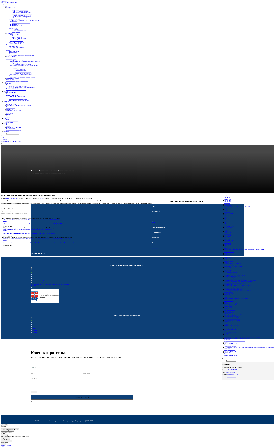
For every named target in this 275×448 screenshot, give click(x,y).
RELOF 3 (226, 214)
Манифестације (228, 270)
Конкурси (226, 259)
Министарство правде (229, 286)
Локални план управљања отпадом (233, 266)
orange (19, 436)
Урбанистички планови (230, 346)
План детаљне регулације (230, 303)
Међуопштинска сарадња (230, 272)
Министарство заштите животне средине (234, 283)
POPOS (226, 209)
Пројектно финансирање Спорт (232, 319)
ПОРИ (226, 308)
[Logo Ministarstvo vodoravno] (31, 268)
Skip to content (4, 1)
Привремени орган (229, 312)
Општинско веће (228, 301)
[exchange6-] (34, 332)
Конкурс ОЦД (227, 257)
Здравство (226, 231)
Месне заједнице (228, 274)
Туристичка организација (230, 343)
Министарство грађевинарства (232, 276)
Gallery (5, 221)
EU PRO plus (227, 199)
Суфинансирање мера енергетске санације (234, 341)
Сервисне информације (230, 329)
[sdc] (31, 324)
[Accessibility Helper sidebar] (4, 425)
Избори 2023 (227, 234)
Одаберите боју (4, 435)
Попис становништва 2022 (231, 307)
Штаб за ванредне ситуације (231, 355)
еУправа (226, 230)
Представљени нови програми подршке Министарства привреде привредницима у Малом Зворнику (28, 229)
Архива (223, 360)
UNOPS (226, 222)
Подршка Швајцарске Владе (231, 304)
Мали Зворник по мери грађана (232, 268)
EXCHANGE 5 (228, 200)
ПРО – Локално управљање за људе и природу (235, 313)
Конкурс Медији (228, 255)
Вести (41, 198)
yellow (23, 436)
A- (1, 429)
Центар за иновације (229, 350)
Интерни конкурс (228, 239)
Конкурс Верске (228, 254)
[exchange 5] (31, 318)
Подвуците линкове (5, 438)
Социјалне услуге (228, 333)
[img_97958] (31, 276)
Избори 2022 (227, 232)
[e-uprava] (31, 270)
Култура (226, 262)
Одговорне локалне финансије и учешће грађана (236, 298)
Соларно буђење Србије (230, 332)
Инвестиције (227, 236)
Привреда (226, 311)
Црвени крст (227, 352)
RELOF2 (226, 216)
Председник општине (229, 310)
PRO (225, 210)
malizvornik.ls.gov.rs (231, 377)
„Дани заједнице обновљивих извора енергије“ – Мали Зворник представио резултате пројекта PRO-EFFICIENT (31, 219)
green (9, 436)
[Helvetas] (31, 320)
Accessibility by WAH (6, 445)
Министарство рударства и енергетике (233, 288)
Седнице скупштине (229, 328)
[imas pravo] (37, 280)
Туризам (226, 342)
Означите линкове (5, 439)
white (6, 436)
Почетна (32, 173)
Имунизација (227, 235)
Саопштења (227, 326)
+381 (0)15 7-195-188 (232, 369)
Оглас (225, 297)
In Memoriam (227, 205)
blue (13, 436)
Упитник (226, 344)
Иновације (227, 237)
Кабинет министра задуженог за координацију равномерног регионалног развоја (244, 249)
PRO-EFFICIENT (228, 213)
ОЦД (225, 302)
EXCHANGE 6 (228, 201)
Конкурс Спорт (228, 258)
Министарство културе (230, 284)
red (16, 436)
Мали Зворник (228, 267)
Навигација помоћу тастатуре (7, 430)
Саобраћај (226, 324)
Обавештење (227, 294)
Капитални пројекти (229, 252)
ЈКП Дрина (227, 248)
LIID (225, 208)
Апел (225, 223)
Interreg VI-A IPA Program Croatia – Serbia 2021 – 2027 (237, 206)
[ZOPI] (31, 287)
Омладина (226, 299)
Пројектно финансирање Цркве (232, 320)
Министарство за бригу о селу (231, 277)
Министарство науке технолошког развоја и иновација (237, 285)
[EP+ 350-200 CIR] (34, 330)
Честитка (226, 353)
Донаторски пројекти (229, 226)
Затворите (3, 426)
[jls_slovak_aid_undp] (31, 322)
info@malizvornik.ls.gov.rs (233, 374)
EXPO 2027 (227, 203)
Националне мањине (229, 293)
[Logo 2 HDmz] (50, 285)
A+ (4, 429)
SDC (225, 217)
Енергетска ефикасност (230, 228)
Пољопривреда (228, 306)
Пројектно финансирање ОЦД (231, 317)
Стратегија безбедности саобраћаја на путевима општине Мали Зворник (242, 337)
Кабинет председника (229, 250)
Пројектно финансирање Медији (232, 316)
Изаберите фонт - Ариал (6, 432)
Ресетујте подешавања (6, 441)
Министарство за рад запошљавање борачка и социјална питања (240, 280)
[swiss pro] (31, 326)
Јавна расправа (228, 241)
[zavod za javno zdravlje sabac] (45, 303)
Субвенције (227, 339)
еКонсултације (228, 227)
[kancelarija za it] (31, 274)
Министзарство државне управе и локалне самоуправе (237, 290)
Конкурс (226, 253)
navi (27, 436)
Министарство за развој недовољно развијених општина (238, 281)
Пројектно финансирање (230, 315)
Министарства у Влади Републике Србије (234, 275)
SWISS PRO (227, 219)
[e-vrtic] (31, 278)
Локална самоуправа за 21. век (231, 265)
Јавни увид (227, 246)
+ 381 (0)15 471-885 (230, 372)
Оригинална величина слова (12, 429)
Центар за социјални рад (230, 351)
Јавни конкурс (227, 243)
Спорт (226, 334)
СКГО (226, 330)
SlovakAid (226, 218)
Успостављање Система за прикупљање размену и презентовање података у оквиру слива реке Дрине (249, 347)
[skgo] (31, 272)
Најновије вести (228, 292)
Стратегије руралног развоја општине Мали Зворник (237, 338)
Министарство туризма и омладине (233, 289)
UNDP (226, 221)
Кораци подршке (228, 261)
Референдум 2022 (228, 321)
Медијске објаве (228, 271)
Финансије (227, 348)
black (2, 436)
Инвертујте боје (4, 442)
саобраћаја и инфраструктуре (231, 325)
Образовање (227, 295)
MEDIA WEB (89, 420)
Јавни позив (227, 245)
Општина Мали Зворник (11, 198)
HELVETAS (227, 204)
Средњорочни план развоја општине (233, 335)
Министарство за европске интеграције (234, 279)
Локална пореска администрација (232, 263)
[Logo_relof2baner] (36, 328)
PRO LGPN (227, 212)
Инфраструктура (228, 240)
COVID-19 (227, 197)
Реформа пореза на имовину (231, 323)
